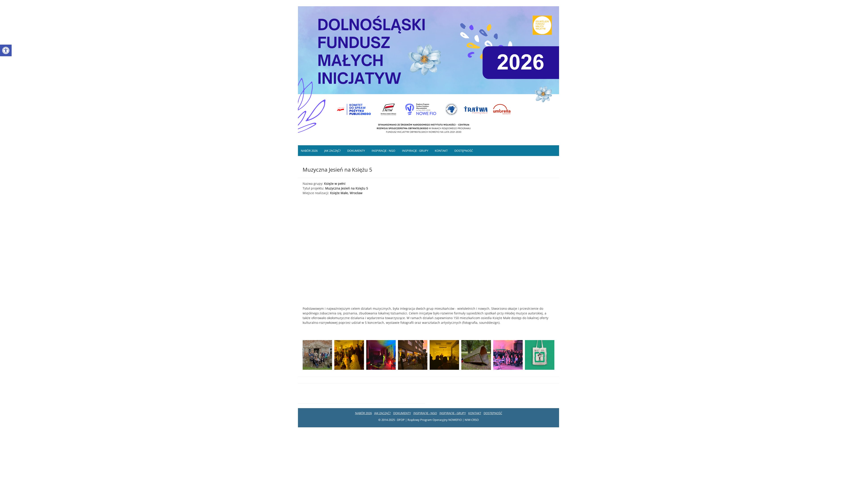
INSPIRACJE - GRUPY (415, 151)
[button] (6, 50)
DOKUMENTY (356, 151)
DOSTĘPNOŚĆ (463, 151)
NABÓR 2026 (309, 151)
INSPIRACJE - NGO (383, 151)
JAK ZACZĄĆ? (332, 151)
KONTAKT (441, 151)
